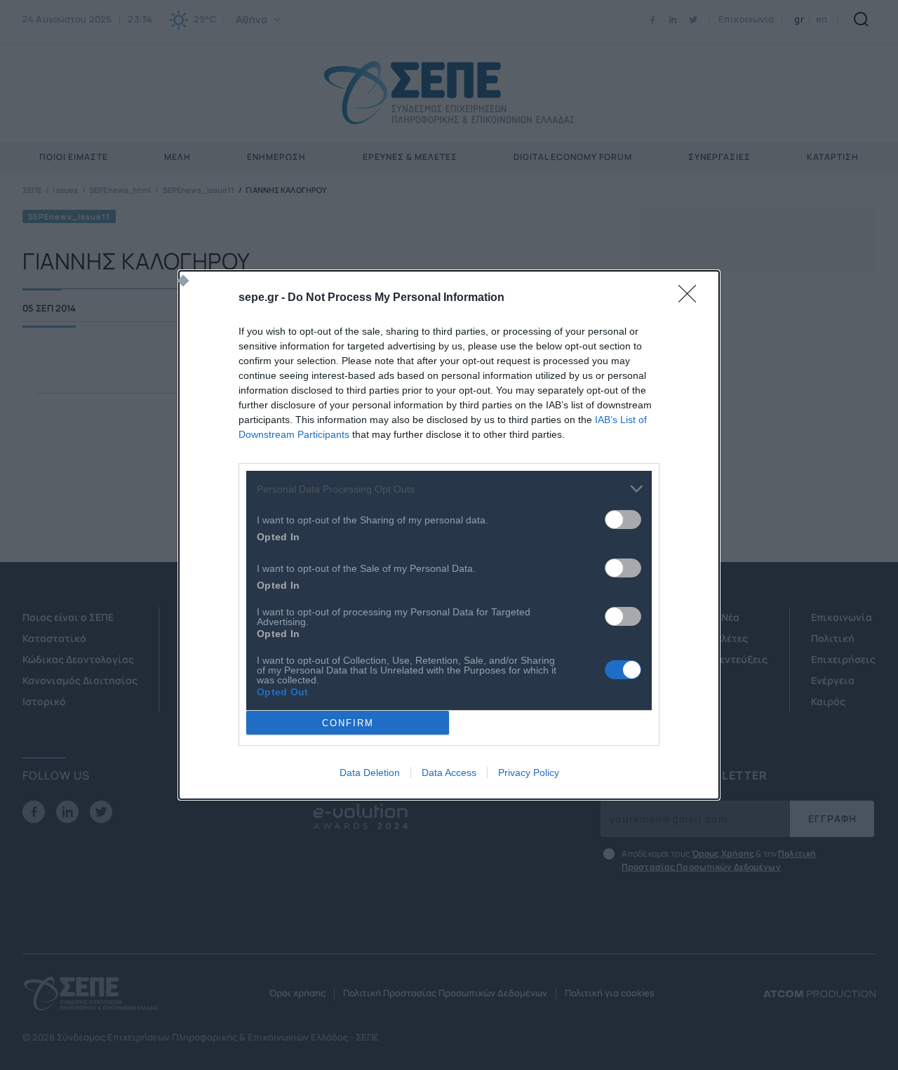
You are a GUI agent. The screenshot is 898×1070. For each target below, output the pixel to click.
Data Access (449, 772)
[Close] (691, 298)
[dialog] (449, 535)
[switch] (623, 519)
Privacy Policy (528, 772)
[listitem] (449, 488)
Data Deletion (370, 772)
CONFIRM (348, 723)
